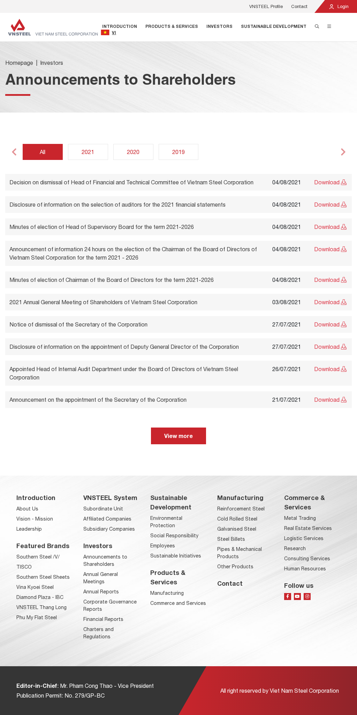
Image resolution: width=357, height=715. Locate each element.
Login (342, 6)
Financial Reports (103, 619)
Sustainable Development (273, 26)
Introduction (119, 26)
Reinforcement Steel (241, 509)
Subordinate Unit (103, 509)
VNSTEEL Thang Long (41, 607)
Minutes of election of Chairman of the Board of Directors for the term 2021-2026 (111, 280)
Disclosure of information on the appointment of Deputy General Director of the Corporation (124, 347)
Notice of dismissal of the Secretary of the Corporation (78, 324)
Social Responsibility (174, 535)
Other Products (235, 566)
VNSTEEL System (110, 497)
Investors (219, 26)
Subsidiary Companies (109, 529)
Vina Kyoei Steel (35, 587)
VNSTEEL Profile (266, 6)
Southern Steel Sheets (43, 577)
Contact (299, 6)
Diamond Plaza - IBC (39, 597)
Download (327, 182)
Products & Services (171, 26)
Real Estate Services (308, 528)
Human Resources (305, 568)
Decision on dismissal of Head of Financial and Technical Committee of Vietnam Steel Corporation (131, 182)
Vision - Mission (34, 519)
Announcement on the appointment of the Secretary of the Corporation (98, 400)
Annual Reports (101, 591)
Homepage (19, 63)
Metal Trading (300, 518)
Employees (162, 545)
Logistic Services (304, 538)
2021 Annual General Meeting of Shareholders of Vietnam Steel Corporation (103, 302)
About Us (27, 509)
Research (295, 548)
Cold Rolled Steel (237, 519)
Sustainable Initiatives (175, 556)
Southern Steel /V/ (38, 557)
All (42, 152)
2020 (133, 152)
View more (178, 435)
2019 (178, 152)
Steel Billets (231, 539)
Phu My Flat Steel (36, 617)
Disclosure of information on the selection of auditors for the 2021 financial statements (117, 204)
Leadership (29, 529)
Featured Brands (42, 545)
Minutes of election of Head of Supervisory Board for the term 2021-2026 (101, 227)
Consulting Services (307, 558)
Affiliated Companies (107, 519)
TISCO (24, 567)
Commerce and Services (178, 603)
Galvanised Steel (236, 529)
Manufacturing (167, 593)
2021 (88, 152)
